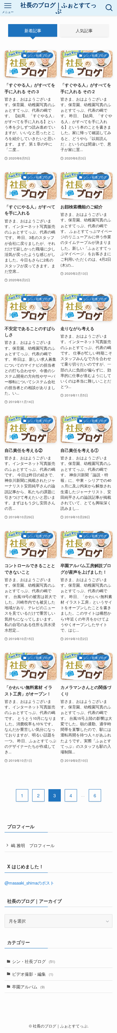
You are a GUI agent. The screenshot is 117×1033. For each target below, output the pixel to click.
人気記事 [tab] (84, 30)
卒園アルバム (28, 987)
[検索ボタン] (109, 8)
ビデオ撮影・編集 (32, 974)
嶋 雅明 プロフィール (33, 845)
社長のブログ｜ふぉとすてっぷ (58, 8)
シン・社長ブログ (33, 961)
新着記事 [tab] (32, 30)
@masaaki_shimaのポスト (29, 883)
